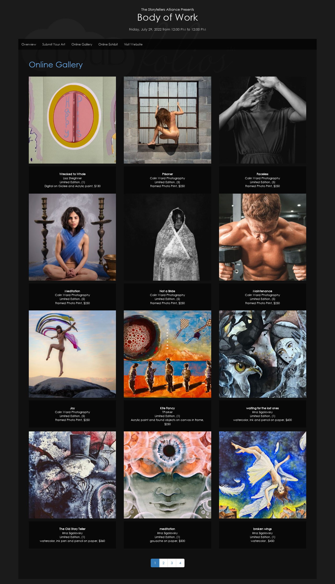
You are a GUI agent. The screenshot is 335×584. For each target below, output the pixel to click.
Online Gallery (81, 44)
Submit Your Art (53, 44)
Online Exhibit (108, 44)
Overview (28, 44)
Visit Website (133, 44)
